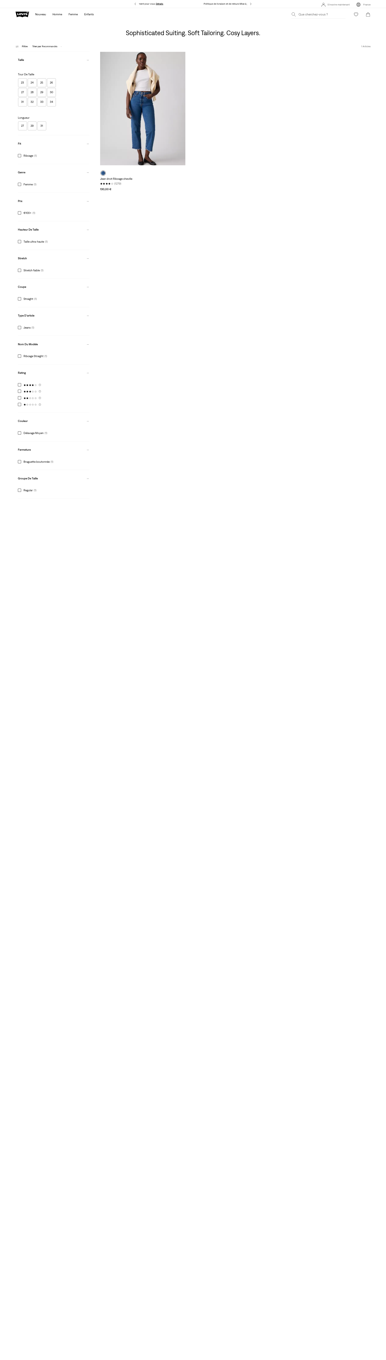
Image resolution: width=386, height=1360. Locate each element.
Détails (159, 3)
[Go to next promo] (250, 3)
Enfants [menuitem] (89, 14)
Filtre (25, 46)
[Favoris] (356, 14)
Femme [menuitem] (73, 14)
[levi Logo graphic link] (22, 14)
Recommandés (44, 46)
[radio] (103, 173)
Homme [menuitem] (57, 14)
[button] (53, 59)
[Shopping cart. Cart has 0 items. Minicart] (368, 14)
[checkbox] (22, 82)
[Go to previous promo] (135, 3)
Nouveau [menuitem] (40, 14)
